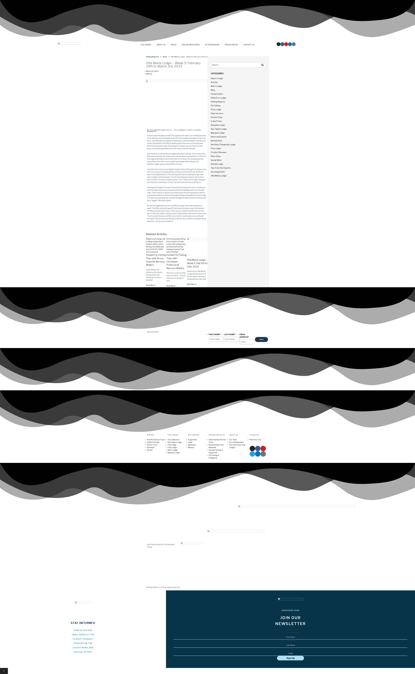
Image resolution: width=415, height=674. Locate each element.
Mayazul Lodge (218, 133)
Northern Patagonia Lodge (223, 144)
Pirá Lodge (216, 148)
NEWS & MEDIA (231, 45)
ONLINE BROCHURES (191, 45)
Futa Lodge (216, 109)
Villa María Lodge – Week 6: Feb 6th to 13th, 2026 (197, 263)
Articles (214, 82)
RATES (173, 45)
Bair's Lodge (216, 86)
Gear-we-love (217, 113)
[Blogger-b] (294, 44)
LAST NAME (230, 334)
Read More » (151, 285)
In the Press (216, 121)
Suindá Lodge (217, 164)
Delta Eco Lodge (218, 98)
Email (290, 649)
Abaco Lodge (217, 78)
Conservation (217, 94)
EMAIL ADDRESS (244, 335)
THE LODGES (145, 45)
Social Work (216, 160)
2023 (165, 57)
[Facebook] (282, 44)
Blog (213, 90)
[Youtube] (286, 44)
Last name (290, 641)
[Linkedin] (290, 44)
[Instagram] (278, 44)
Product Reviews (218, 152)
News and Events (218, 137)
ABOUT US (161, 45)
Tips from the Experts (221, 168)
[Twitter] (252, 454)
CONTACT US (248, 45)
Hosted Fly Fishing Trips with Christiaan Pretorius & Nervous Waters (176, 262)
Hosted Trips (216, 117)
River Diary (216, 156)
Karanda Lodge (218, 125)
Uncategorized (217, 172)
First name (290, 633)
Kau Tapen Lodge (219, 129)
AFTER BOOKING (212, 45)
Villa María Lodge (219, 176)
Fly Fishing (215, 105)
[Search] (262, 65)
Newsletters (216, 141)
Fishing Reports (152, 57)
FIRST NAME (215, 334)
